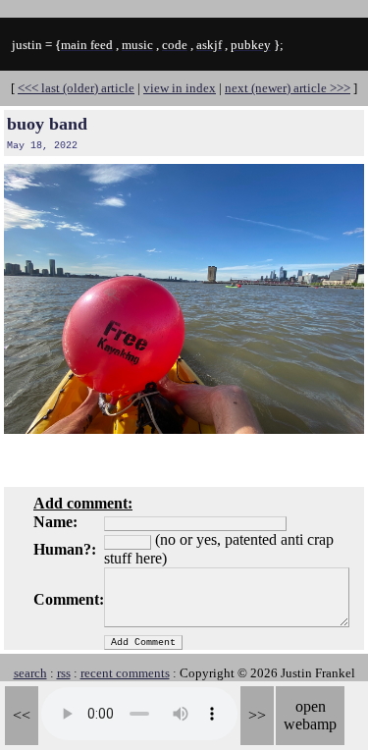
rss (64, 673)
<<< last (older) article (76, 87)
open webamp (310, 715)
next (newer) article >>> (287, 87)
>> (257, 715)
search (30, 673)
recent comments (125, 673)
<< (21, 715)
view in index (179, 87)
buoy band (47, 124)
